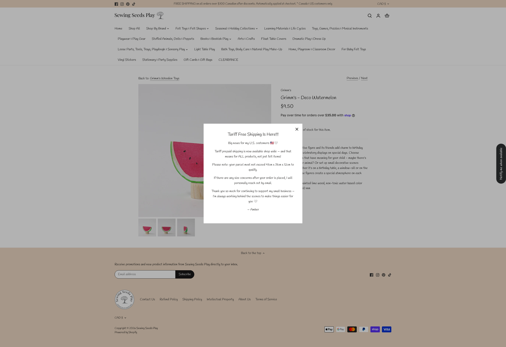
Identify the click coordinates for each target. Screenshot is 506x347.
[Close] (297, 129)
